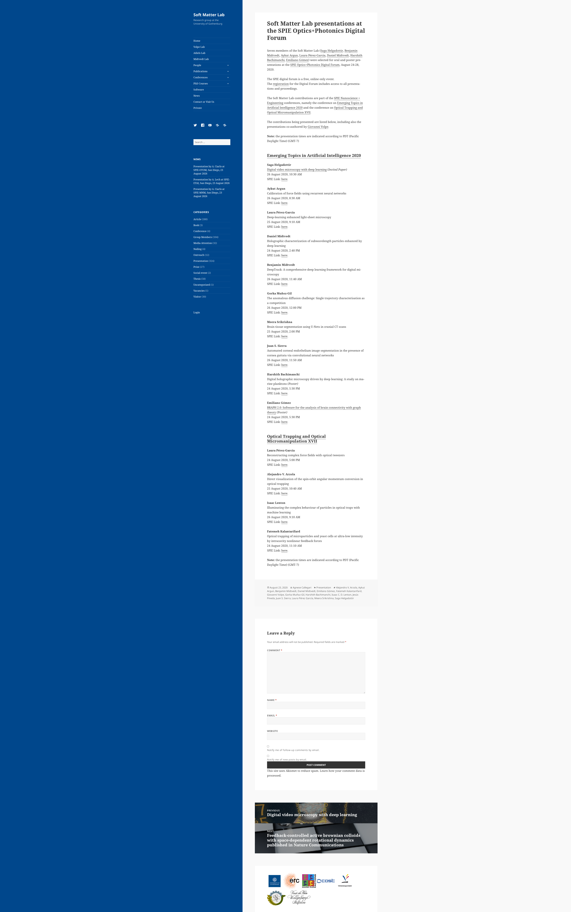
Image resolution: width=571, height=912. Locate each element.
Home (196, 40)
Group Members (202, 237)
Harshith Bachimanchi (318, 594)
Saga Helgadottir (332, 51)
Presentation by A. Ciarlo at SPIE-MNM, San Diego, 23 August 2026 (209, 192)
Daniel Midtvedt (338, 55)
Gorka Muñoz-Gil (294, 594)
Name (272, 700)
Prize (196, 267)
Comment (274, 650)
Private (197, 108)
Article (197, 219)
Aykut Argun (289, 55)
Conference (200, 231)
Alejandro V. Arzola (346, 587)
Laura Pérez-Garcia (312, 55)
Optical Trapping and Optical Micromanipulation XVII (296, 438)
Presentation (200, 261)
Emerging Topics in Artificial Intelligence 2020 (314, 155)
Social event (200, 272)
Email (272, 715)
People (197, 65)
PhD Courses (200, 83)
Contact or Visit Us (203, 101)
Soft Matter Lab (209, 14)
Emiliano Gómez (297, 60)
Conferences (200, 77)
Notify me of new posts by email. (287, 759)
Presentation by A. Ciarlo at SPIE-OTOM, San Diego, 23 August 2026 (209, 170)
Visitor (197, 296)
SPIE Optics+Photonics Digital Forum (314, 65)
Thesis (197, 278)
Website (272, 731)
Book (196, 225)
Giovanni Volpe (318, 127)
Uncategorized (201, 284)
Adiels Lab (199, 53)
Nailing (197, 249)
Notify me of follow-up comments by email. (293, 750)
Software (198, 89)
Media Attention (202, 243)
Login (196, 312)
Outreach (198, 255)
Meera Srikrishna (324, 598)
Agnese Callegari (302, 587)
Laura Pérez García (302, 598)
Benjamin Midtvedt (286, 591)
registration (281, 84)
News (196, 95)
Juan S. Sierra (283, 598)
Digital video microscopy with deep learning (297, 169)
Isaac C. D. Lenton (341, 594)
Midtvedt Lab (201, 59)
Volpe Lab (199, 47)
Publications (200, 71)
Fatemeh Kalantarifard (348, 591)
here (284, 179)
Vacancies (199, 290)
